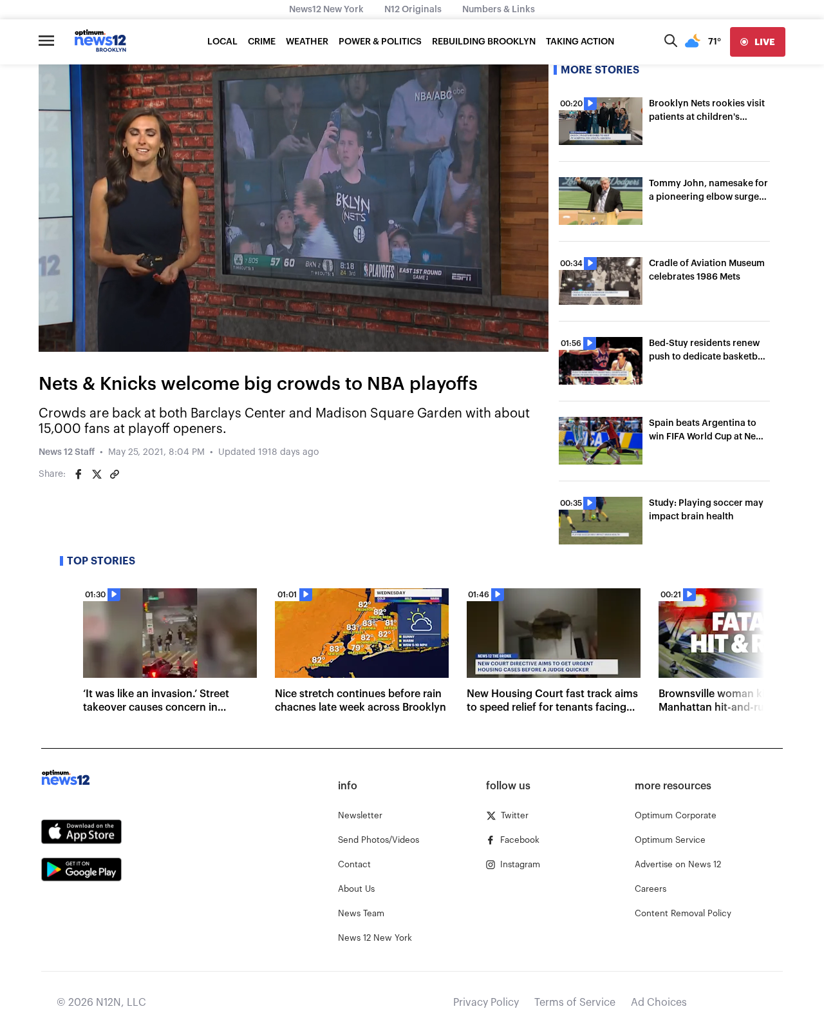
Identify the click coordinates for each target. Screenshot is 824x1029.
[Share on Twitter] (96, 474)
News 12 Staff (67, 452)
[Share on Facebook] (78, 474)
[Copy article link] (114, 474)
